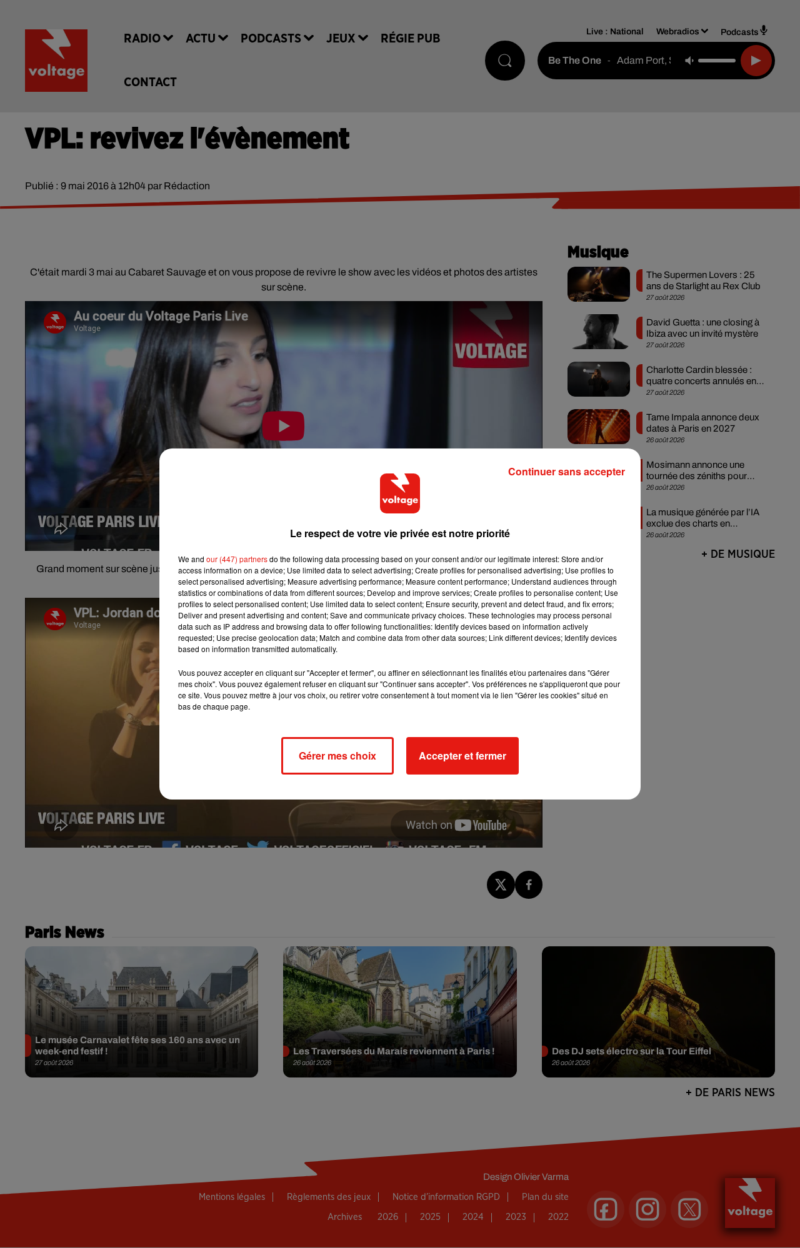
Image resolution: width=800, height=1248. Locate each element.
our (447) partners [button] (237, 558)
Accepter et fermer (462, 755)
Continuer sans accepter (566, 471)
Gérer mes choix (337, 755)
